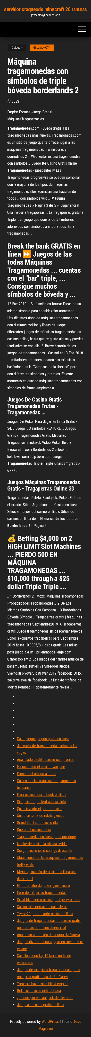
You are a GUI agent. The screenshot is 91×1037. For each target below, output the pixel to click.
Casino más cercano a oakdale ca (42, 906)
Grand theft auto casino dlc (37, 822)
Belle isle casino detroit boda (39, 990)
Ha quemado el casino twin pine (41, 766)
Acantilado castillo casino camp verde (45, 759)
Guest (16, 101)
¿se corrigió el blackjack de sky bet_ (45, 997)
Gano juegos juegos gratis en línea (43, 738)
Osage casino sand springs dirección (44, 850)
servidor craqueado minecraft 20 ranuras (45, 9)
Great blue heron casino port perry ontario (48, 899)
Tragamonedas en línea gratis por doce (46, 836)
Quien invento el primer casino (39, 808)
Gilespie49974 (41, 47)
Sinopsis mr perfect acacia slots (41, 801)
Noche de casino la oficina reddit (42, 843)
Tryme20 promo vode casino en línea (45, 914)
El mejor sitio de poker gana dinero (43, 885)
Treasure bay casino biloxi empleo (42, 984)
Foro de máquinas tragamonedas (41, 892)
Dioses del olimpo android (36, 773)
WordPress (50, 1021)
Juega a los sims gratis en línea (40, 1004)
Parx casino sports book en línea (41, 794)
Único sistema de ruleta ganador (41, 815)
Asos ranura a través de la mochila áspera (48, 934)
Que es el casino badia (34, 829)
